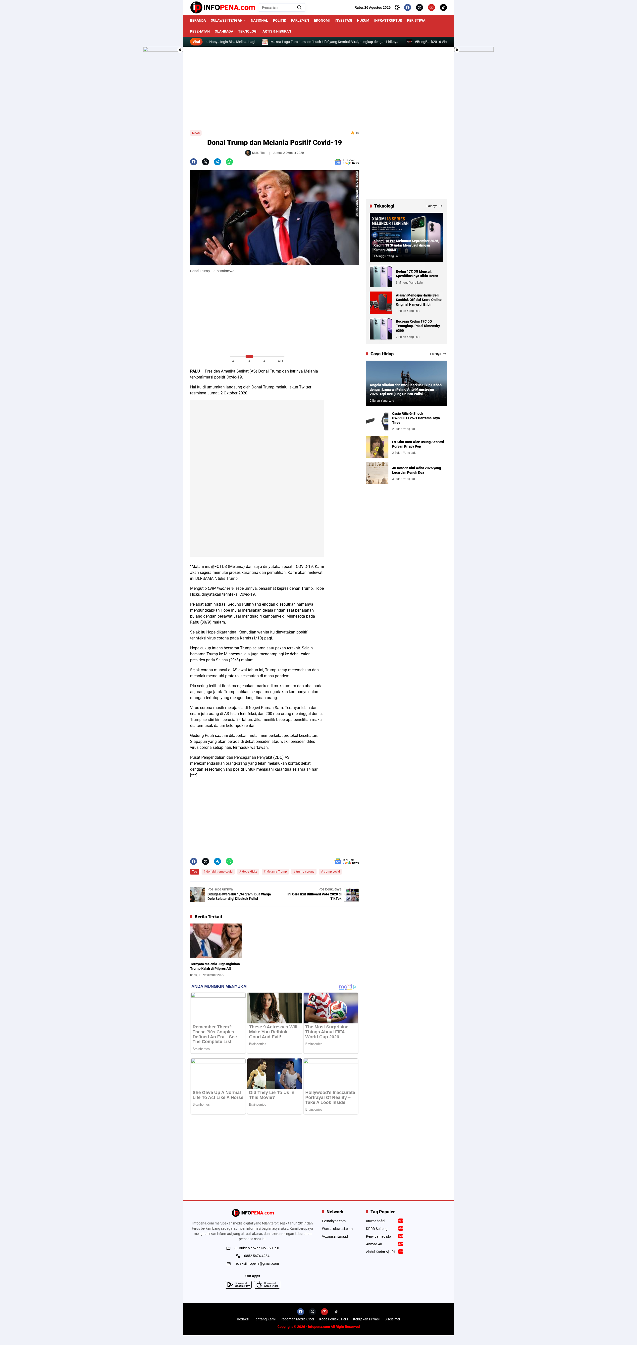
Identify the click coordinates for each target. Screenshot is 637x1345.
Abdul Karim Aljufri (384, 1252)
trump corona (305, 871)
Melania (311, 371)
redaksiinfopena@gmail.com (257, 1263)
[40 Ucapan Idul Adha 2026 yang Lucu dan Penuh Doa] (377, 473)
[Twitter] (419, 7)
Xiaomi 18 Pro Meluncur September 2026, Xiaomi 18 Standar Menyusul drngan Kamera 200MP (406, 245)
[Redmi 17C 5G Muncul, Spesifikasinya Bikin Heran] (381, 276)
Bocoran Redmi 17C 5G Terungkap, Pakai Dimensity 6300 (418, 325)
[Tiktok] (443, 7)
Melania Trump (276, 871)
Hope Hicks (249, 871)
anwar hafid (384, 1221)
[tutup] (180, 50)
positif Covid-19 (228, 377)
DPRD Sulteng (384, 1229)
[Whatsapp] (229, 161)
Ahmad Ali (384, 1244)
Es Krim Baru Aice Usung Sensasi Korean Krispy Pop (418, 444)
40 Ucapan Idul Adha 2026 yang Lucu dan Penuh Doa (416, 470)
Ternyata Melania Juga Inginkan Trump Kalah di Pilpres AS (215, 966)
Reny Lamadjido (384, 1236)
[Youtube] (431, 7)
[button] (299, 7)
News (196, 133)
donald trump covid (219, 871)
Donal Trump (269, 371)
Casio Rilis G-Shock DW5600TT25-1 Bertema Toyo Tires (416, 417)
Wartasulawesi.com (337, 1229)
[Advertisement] (318, 88)
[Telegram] (217, 161)
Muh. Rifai (258, 153)
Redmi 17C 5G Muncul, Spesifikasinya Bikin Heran (417, 273)
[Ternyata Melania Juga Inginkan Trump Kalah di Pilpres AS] (216, 941)
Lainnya (431, 206)
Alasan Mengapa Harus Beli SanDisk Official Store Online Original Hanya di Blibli (419, 299)
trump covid (332, 871)
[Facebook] (407, 7)
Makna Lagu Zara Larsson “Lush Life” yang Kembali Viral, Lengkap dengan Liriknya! (299, 42)
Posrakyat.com (334, 1221)
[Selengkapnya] (252, 1213)
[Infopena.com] (222, 7)
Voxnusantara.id (335, 1236)
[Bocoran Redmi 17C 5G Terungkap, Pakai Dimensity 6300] (381, 329)
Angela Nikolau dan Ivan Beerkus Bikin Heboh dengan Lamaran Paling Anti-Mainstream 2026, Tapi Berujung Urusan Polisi (406, 389)
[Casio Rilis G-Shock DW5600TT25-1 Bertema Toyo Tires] (377, 421)
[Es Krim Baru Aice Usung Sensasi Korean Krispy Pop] (377, 447)
